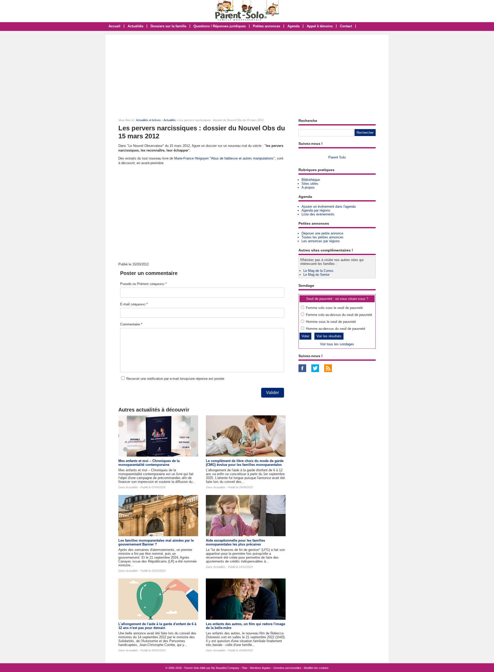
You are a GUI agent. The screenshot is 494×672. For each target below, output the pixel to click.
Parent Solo (337, 157)
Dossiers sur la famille (168, 26)
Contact (346, 26)
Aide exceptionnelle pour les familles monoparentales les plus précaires (235, 542)
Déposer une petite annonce (322, 233)
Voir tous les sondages (337, 344)
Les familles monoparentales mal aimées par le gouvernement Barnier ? (156, 542)
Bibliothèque (311, 180)
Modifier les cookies (316, 667)
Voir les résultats (328, 336)
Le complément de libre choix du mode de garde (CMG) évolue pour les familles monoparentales (245, 463)
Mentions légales (260, 667)
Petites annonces (266, 26)
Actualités (135, 26)
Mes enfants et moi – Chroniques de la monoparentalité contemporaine (149, 463)
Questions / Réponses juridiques (219, 26)
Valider (272, 392)
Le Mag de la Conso (318, 271)
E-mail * (134, 304)
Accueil (114, 26)
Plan (244, 667)
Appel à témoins (320, 26)
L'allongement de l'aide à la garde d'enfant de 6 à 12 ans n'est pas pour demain (157, 626)
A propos (308, 187)
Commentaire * (131, 324)
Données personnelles (287, 667)
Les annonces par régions (321, 241)
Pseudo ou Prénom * (143, 284)
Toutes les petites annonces (322, 237)
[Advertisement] (247, 73)
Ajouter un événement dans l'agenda (329, 206)
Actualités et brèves (148, 120)
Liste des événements (318, 214)
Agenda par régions (316, 210)
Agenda (293, 26)
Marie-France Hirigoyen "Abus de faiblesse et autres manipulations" (224, 158)
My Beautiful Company (225, 667)
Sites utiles (310, 184)
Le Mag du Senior (316, 274)
